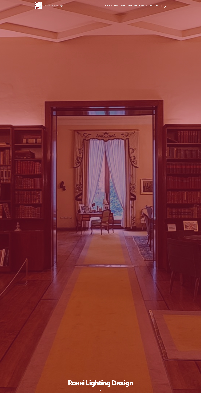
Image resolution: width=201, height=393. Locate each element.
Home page (108, 6)
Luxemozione (143, 6)
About (116, 6)
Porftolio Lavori (132, 6)
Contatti (122, 6)
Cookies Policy (153, 6)
